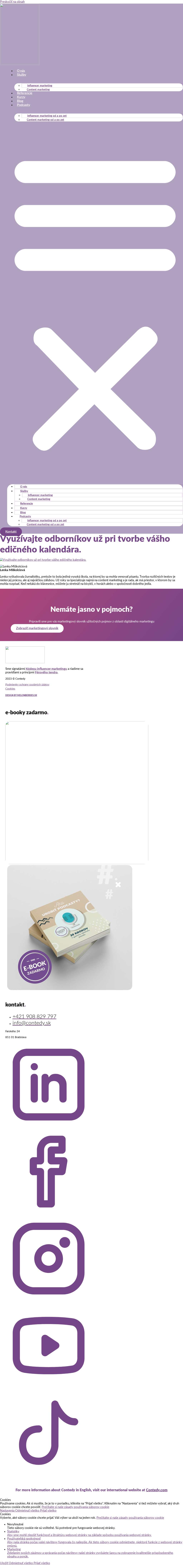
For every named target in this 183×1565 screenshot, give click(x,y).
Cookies (10, 688)
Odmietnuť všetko (27, 1510)
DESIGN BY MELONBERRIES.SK (21, 695)
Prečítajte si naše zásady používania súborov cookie (75, 1507)
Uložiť (4, 1563)
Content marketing (38, 89)
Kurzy (21, 97)
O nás (21, 71)
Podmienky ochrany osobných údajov (27, 684)
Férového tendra (46, 672)
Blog (20, 101)
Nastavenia (7, 1510)
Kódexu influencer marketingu (46, 668)
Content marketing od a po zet (45, 119)
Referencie (24, 93)
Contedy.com (156, 1490)
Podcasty (23, 105)
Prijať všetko (48, 1510)
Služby (21, 74)
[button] (95, 301)
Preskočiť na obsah (12, 1)
